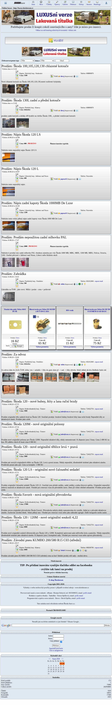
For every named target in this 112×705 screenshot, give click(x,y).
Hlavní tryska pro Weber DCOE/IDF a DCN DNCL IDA (42, 310)
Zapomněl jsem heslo (56, 648)
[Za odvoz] (8, 377)
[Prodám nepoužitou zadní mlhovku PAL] (8, 262)
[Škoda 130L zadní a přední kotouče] (8, 123)
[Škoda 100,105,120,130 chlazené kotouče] (8, 89)
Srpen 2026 (56, 659)
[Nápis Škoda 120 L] (8, 191)
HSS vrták (69, 310)
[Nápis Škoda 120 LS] (8, 157)
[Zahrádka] (8, 296)
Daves (17, 338)
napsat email (99, 281)
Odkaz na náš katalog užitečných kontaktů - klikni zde (56, 30)
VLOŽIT (58, 40)
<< (50, 659)
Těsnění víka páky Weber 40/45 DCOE (15, 310)
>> (62, 659)
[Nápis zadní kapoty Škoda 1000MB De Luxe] (8, 226)
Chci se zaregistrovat (56, 650)
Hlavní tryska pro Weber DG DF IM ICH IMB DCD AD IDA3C (97, 310)
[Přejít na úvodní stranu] (19, 3)
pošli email (87, 593)
